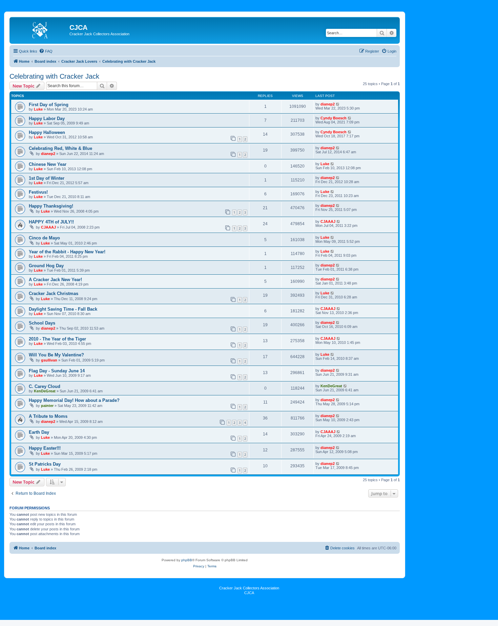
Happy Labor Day (47, 118)
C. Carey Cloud (44, 386)
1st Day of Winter (46, 178)
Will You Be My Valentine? (56, 354)
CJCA (249, 593)
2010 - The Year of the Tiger (57, 338)
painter (47, 406)
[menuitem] (46, 51)
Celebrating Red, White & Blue (60, 148)
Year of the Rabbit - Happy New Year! (67, 251)
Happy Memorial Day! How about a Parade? (74, 400)
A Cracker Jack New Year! (55, 279)
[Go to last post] (338, 104)
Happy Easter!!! (45, 448)
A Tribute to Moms (48, 416)
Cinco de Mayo (44, 237)
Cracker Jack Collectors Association (249, 588)
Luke (38, 109)
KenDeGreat (45, 391)
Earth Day (39, 432)
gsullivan (49, 360)
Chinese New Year (47, 164)
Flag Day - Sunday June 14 (57, 370)
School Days (42, 323)
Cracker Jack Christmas (53, 293)
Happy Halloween (47, 132)
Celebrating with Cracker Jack (54, 76)
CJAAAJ (48, 227)
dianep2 (327, 104)
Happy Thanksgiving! (51, 206)
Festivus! (38, 192)
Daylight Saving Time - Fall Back (63, 309)
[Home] (40, 29)
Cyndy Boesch (333, 118)
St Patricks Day (45, 464)
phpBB (186, 560)
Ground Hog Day (46, 265)
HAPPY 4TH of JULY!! (51, 221)
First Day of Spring (48, 104)
